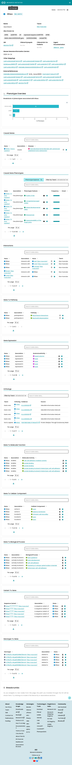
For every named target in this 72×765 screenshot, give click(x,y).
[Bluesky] (37, 760)
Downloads (19, 709)
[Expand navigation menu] (70, 2)
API (17, 712)
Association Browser (20, 746)
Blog (59, 712)
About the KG (20, 736)
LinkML (39, 715)
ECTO (28, 732)
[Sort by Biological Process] (39, 555)
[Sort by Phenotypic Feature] (38, 191)
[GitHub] (39, 757)
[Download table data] (12, 163)
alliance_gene (59, 47)
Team (7, 710)
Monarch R (19, 718)
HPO (27, 715)
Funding (7, 721)
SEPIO (28, 729)
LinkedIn (60, 715)
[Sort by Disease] (35, 146)
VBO (27, 724)
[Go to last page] (23, 232)
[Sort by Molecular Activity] (35, 458)
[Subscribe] (30, 757)
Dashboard (19, 742)
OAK (38, 720)
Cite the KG (19, 733)
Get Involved (62, 707)
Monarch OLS (51, 709)
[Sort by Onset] (67, 191)
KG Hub (49, 719)
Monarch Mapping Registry (50, 714)
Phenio (28, 718)
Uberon (28, 710)
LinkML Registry (50, 725)
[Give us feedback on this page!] (69, 697)
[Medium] (36, 757)
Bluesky (60, 721)
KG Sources (19, 739)
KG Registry (51, 721)
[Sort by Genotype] (12, 652)
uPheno (28, 712)
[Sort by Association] (26, 146)
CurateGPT (40, 729)
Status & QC (20, 720)
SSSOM (39, 718)
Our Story (8, 707)
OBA (27, 721)
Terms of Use (20, 731)
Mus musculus (41, 27)
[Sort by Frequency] (60, 191)
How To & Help (20, 723)
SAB (6, 712)
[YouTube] (34, 760)
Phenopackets (41, 732)
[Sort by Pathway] (38, 312)
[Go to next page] (20, 232)
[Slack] (33, 757)
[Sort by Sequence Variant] (17, 603)
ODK (38, 723)
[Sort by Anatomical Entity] (46, 353)
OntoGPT (40, 726)
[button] (56, 195)
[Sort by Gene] (9, 146)
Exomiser (40, 709)
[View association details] (66, 150)
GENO (28, 726)
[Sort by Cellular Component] (46, 506)
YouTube (61, 718)
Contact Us (9, 715)
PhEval (39, 712)
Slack (60, 710)
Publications (9, 718)
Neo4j (18, 715)
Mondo (28, 707)
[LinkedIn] (41, 757)
